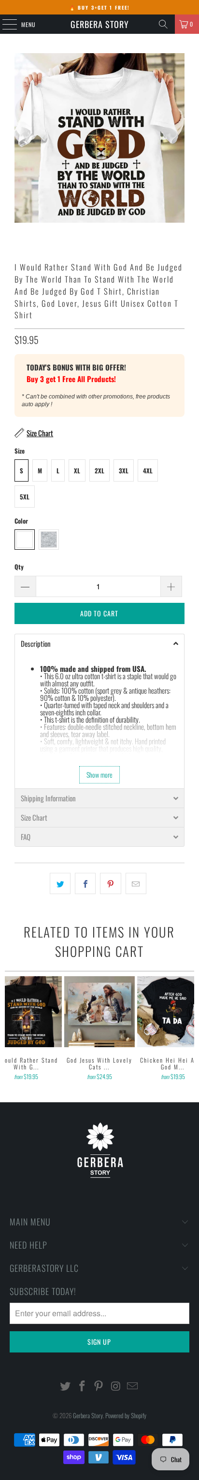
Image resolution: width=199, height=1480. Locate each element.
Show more (99, 774)
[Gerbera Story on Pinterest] (99, 1386)
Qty (19, 566)
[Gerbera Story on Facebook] (82, 1386)
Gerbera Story (100, 24)
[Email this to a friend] (136, 883)
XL (77, 470)
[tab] (99, 643)
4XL (148, 470)
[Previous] (9, 1029)
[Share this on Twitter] (60, 883)
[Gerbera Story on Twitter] (65, 1386)
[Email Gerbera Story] (133, 1386)
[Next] (190, 1029)
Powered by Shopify (125, 1415)
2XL (99, 470)
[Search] (163, 24)
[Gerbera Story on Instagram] (116, 1386)
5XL (24, 496)
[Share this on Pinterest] (110, 883)
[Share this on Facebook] (85, 883)
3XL (123, 470)
